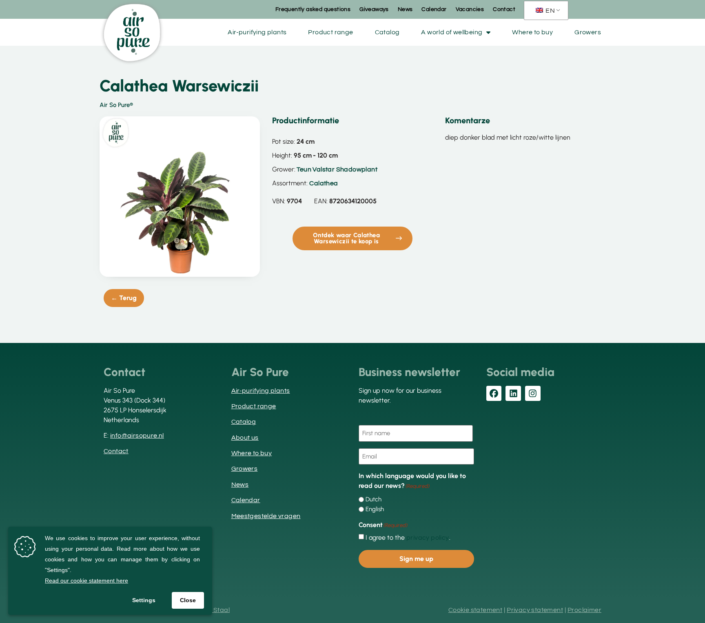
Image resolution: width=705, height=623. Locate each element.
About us (245, 437)
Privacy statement (535, 610)
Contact (504, 9)
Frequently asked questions (312, 9)
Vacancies (470, 9)
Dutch (373, 499)
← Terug (124, 298)
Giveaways (374, 9)
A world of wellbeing (451, 32)
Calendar (433, 9)
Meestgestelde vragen (266, 516)
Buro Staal (213, 610)
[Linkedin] (513, 393)
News (405, 9)
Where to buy (532, 32)
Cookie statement (475, 610)
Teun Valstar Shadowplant (337, 169)
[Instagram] (533, 393)
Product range (330, 32)
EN (549, 10)
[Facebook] (494, 393)
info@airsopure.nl (137, 435)
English (375, 509)
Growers (587, 32)
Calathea (323, 183)
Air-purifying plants (257, 32)
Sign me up (416, 559)
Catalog (387, 32)
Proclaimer (584, 610)
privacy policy (427, 537)
